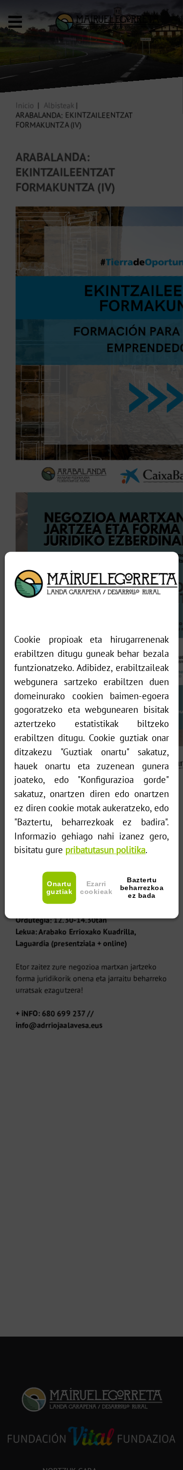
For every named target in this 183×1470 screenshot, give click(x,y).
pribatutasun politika (105, 850)
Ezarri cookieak (96, 887)
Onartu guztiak (59, 887)
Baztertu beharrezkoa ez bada (142, 887)
